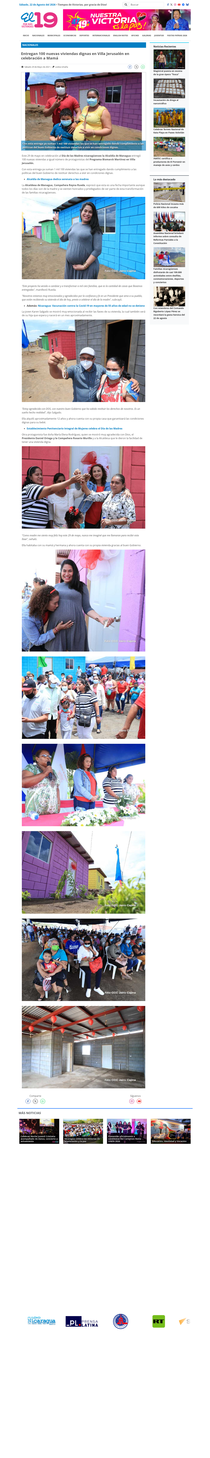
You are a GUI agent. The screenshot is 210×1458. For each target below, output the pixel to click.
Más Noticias (30, 1113)
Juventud (159, 35)
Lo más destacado (164, 179)
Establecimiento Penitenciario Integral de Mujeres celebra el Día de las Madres (74, 428)
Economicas (69, 35)
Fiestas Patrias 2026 (177, 35)
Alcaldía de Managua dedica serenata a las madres (58, 179)
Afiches (135, 35)
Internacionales (101, 35)
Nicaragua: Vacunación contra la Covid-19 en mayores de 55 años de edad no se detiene (91, 305)
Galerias (146, 35)
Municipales (54, 35)
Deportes (84, 35)
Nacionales (38, 35)
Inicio (26, 35)
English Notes (120, 35)
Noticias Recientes (164, 46)
